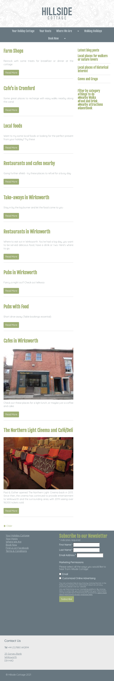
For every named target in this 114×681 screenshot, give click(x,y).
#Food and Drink (88, 101)
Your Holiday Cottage (23, 31)
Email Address (67, 555)
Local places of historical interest (93, 69)
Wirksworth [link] (10, 657)
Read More (11, 72)
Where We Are (64, 31)
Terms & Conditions (16, 551)
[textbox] (30, 543)
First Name (65, 544)
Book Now (53, 38)
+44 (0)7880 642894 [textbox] (16, 647)
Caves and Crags (88, 79)
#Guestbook (85, 108)
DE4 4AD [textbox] (13, 657)
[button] (78, 31)
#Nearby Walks (87, 98)
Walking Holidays (93, 31)
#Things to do (86, 94)
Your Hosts (45, 31)
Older (9, 525)
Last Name (65, 549)
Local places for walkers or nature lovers (93, 57)
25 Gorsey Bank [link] (13, 653)
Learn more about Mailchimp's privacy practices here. (83, 594)
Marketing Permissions (71, 562)
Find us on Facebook (17, 547)
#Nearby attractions (90, 104)
